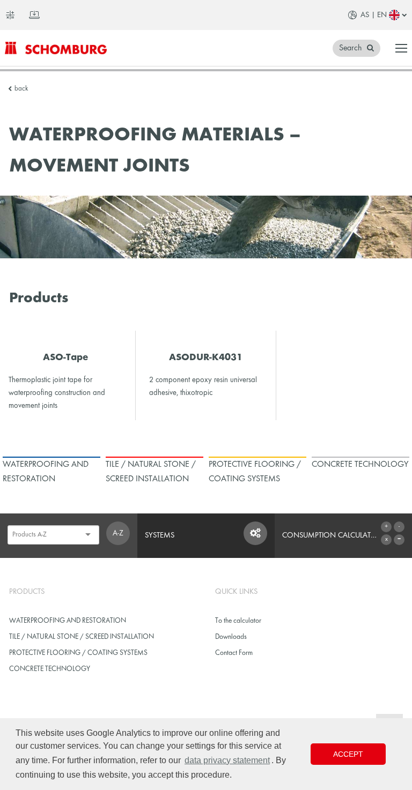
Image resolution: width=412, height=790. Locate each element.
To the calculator (238, 620)
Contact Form (234, 653)
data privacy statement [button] (227, 760)
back (21, 89)
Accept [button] (348, 754)
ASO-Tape (65, 357)
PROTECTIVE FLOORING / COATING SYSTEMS (78, 653)
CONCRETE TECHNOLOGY (49, 669)
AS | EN (373, 15)
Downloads (231, 637)
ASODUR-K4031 (205, 357)
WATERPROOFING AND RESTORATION (67, 620)
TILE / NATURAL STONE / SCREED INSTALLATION (81, 637)
